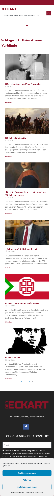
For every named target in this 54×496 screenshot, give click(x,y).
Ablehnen (27, 480)
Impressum (39, 492)
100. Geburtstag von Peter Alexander (23, 83)
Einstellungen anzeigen (27, 487)
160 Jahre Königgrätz (15, 138)
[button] (48, 13)
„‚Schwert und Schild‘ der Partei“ (21, 249)
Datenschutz (29, 492)
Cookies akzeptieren (27, 473)
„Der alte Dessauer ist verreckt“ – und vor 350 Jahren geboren (25, 193)
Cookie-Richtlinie (17, 492)
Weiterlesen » (9, 102)
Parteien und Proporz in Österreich (22, 303)
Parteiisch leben (12, 357)
